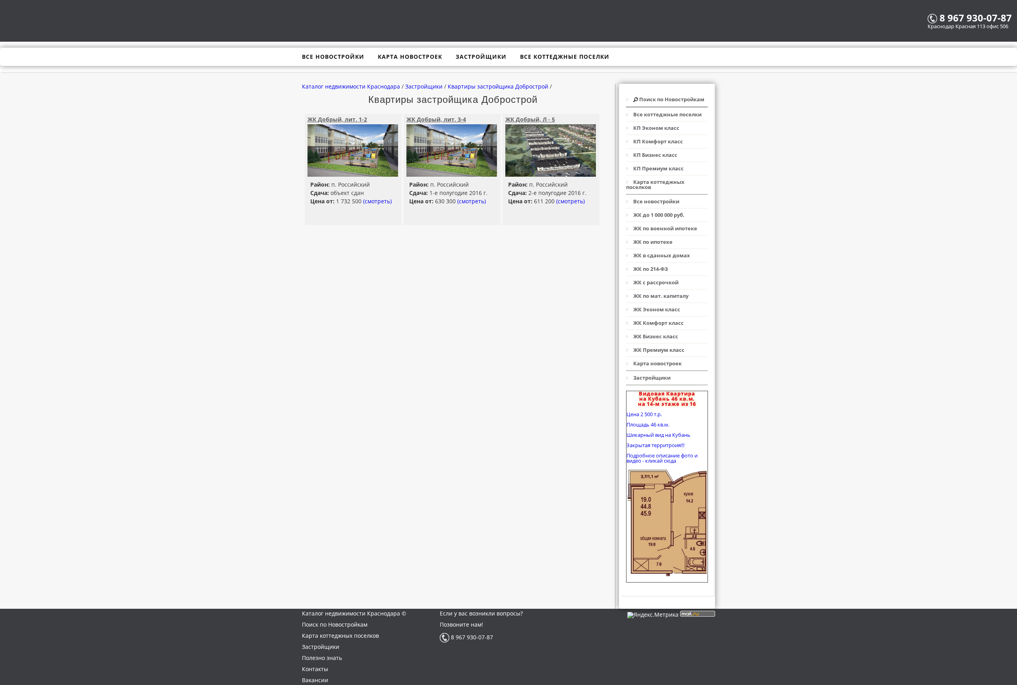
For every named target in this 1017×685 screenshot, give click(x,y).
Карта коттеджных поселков (340, 635)
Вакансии (315, 680)
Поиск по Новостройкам (334, 624)
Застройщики (320, 646)
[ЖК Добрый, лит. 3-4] (451, 174)
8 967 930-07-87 (471, 637)
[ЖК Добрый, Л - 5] (550, 174)
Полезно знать (322, 658)
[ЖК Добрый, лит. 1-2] (352, 174)
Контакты (315, 669)
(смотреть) (377, 201)
